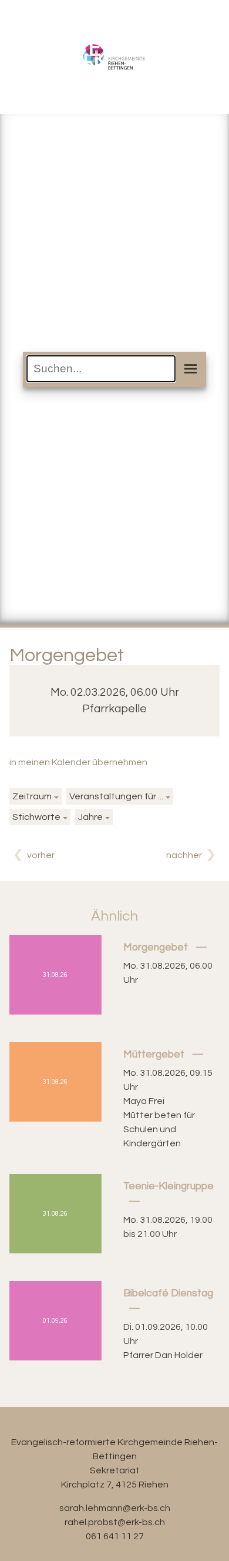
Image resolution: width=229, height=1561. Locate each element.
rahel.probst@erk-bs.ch (115, 1522)
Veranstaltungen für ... (116, 796)
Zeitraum (32, 796)
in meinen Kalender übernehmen (78, 762)
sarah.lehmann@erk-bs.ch (114, 1508)
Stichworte (36, 817)
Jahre (90, 817)
